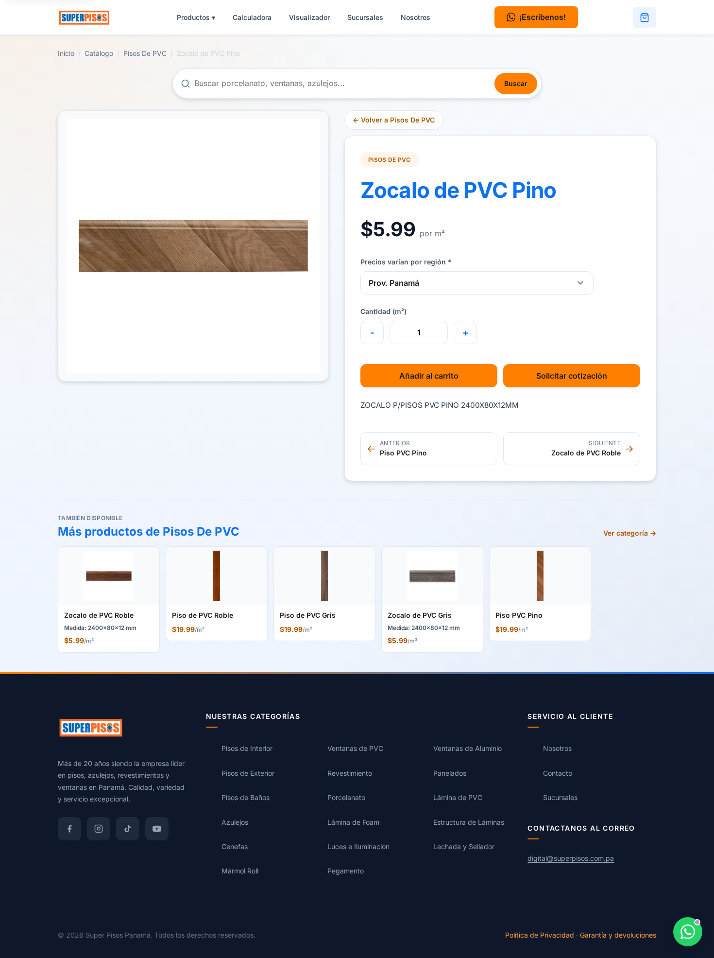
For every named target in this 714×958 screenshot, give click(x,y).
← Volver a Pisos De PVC (394, 120)
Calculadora (252, 17)
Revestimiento (349, 772)
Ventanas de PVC (355, 748)
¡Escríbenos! (542, 17)
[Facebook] (69, 828)
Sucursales (365, 17)
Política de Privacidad (539, 934)
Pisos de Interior (246, 748)
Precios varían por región (406, 262)
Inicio (66, 53)
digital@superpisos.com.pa (570, 858)
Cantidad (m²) (383, 311)
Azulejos (234, 822)
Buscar (515, 83)
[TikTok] (127, 828)
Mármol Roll (239, 871)
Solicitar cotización (571, 376)
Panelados (449, 772)
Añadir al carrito (429, 376)
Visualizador (309, 17)
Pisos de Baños (245, 797)
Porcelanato (346, 797)
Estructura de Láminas (468, 822)
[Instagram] (98, 828)
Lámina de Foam (353, 822)
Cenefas (234, 846)
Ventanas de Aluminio (467, 748)
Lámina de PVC (457, 797)
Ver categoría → (629, 533)
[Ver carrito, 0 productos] (644, 17)
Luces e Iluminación (358, 846)
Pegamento (345, 871)
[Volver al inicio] (89, 17)
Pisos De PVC (145, 53)
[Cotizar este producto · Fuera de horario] (687, 931)
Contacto (557, 772)
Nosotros (415, 17)
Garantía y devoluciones (618, 934)
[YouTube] (157, 828)
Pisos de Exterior (247, 772)
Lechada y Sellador (463, 846)
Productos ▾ (196, 17)
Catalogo (99, 53)
